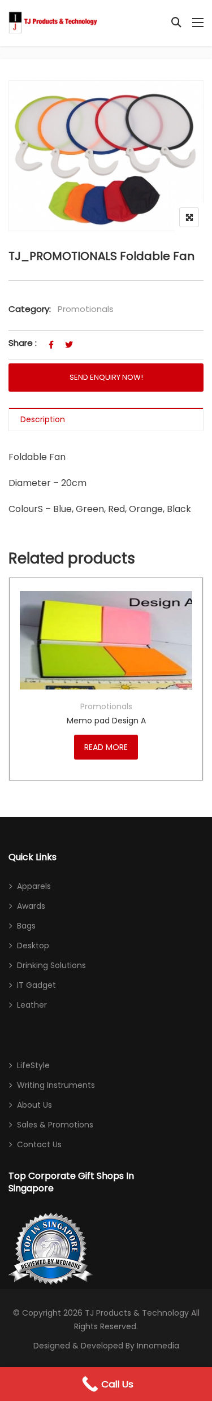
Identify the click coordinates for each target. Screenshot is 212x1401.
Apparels (34, 886)
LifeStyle (33, 1065)
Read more (106, 747)
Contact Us (39, 1144)
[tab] (106, 419)
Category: (29, 309)
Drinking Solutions (51, 965)
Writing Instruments (56, 1085)
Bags (26, 925)
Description (42, 419)
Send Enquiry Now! (106, 377)
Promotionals (86, 309)
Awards (31, 906)
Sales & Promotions (55, 1124)
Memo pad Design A (106, 720)
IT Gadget (36, 985)
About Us (34, 1105)
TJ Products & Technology (137, 1312)
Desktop (33, 945)
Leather (32, 1004)
